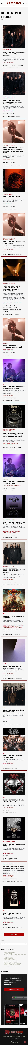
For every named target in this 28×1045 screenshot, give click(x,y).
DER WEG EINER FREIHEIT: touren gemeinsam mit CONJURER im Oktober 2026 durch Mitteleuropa (13, 102)
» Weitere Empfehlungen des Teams (8, 966)
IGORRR (20, 302)
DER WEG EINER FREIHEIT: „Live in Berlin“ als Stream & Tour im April (13, 800)
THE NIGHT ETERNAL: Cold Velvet (11, 960)
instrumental (6, 65)
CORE (21, 629)
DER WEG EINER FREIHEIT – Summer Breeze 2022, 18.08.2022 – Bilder (14, 482)
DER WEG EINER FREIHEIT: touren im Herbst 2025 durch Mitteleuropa (14, 242)
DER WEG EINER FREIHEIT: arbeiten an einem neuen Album (12, 756)
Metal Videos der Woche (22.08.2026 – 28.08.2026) (15, 954)
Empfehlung (5, 194)
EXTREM (12, 629)
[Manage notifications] (25, 1042)
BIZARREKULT (5, 531)
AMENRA (16, 302)
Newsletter (23, 1036)
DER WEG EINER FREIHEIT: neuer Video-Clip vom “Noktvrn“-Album (14, 710)
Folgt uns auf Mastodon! (14, 1042)
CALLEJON (5, 626)
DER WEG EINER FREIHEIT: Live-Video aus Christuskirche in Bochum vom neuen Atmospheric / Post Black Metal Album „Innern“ (13, 150)
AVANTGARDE (5, 311)
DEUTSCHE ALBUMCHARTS (8, 627)
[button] (1, 3)
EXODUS (4, 625)
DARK (4, 631)
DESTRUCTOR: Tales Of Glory (10, 959)
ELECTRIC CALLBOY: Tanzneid (10, 962)
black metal (20, 65)
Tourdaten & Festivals (8, 98)
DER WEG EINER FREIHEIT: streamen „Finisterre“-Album (12, 914)
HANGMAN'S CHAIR (6, 303)
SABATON (9, 625)
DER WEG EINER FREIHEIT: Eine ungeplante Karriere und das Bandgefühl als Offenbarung (14, 570)
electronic (5, 305)
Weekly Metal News (10, 97)
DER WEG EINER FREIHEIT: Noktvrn (12, 666)
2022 (4, 479)
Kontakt (18, 1036)
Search (25, 944)
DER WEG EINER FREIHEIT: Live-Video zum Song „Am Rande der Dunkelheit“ (13, 387)
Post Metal (13, 65)
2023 (4, 343)
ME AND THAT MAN (18, 627)
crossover (5, 309)
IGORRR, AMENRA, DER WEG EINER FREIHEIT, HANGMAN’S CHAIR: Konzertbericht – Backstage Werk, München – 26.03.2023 (12, 288)
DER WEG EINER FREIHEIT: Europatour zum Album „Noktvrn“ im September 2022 (14, 523)
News (9, 49)
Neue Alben (5, 49)
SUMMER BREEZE (17, 485)
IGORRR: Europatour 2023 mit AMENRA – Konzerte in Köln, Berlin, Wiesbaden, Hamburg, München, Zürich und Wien (13, 434)
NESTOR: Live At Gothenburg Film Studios (13, 955)
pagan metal (6, 879)
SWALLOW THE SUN (15, 625)
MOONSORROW (11, 875)
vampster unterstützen (14, 1041)
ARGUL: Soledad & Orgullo (9, 952)
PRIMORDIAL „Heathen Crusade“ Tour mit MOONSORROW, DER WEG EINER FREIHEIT (13, 867)
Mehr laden (14, 935)
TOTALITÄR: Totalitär (8, 957)
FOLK (8, 631)
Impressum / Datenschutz (8, 1036)
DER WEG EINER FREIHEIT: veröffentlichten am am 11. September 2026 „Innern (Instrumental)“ (14, 53)
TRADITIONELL (6, 629)
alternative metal (7, 307)
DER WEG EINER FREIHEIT (8, 62)
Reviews (11, 194)
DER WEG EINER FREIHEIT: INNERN (11, 196)
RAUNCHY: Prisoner (8, 953)
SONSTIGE (19, 447)
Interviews (11, 566)
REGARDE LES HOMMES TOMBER (9, 532)
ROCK (17, 629)
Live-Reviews (12, 283)
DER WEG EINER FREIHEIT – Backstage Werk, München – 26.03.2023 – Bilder (12, 346)
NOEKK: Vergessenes (8, 958)
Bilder (6, 343)
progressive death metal (15, 309)
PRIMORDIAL (5, 875)
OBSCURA (22, 625)
